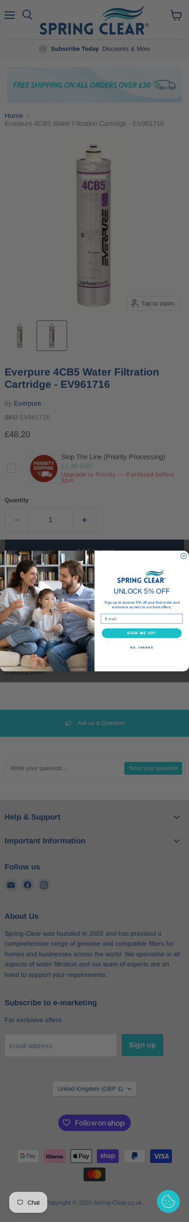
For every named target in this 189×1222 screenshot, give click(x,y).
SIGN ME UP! (141, 633)
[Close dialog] (184, 556)
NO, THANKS (141, 647)
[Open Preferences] (168, 1201)
